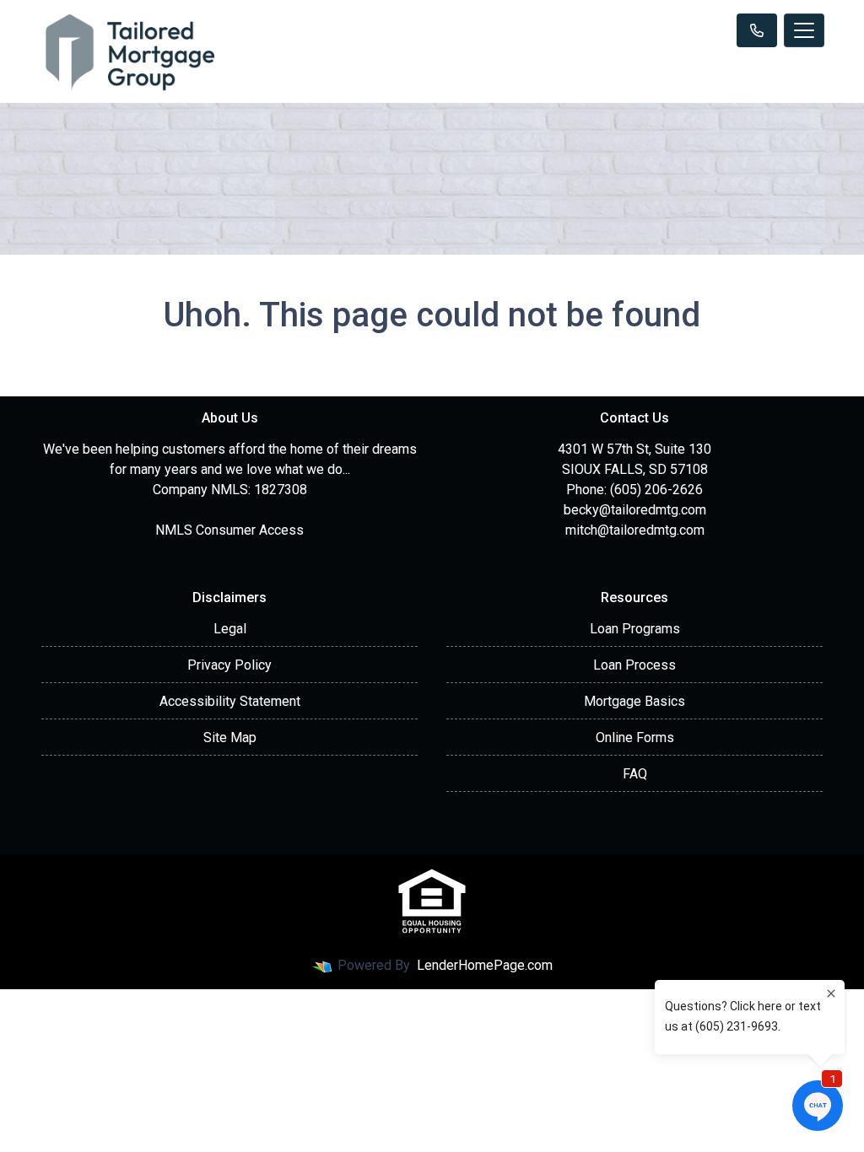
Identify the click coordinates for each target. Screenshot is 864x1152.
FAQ (635, 774)
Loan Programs (635, 629)
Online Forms (635, 737)
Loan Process (634, 665)
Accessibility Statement (229, 701)
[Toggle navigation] (804, 30)
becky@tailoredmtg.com (635, 510)
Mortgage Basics (634, 701)
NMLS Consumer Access (229, 530)
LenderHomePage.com (485, 965)
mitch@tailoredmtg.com (635, 530)
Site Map (229, 737)
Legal (229, 629)
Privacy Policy (229, 665)
